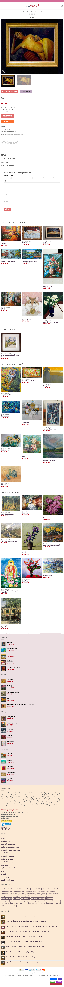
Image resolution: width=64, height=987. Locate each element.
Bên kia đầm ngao (48, 575)
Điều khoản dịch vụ (7, 841)
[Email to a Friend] (8, 142)
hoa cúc (33, 888)
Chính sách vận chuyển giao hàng (11, 853)
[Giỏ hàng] (62, 6)
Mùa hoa (44, 893)
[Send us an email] (8, 828)
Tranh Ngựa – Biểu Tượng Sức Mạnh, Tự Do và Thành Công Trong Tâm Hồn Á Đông (32, 926)
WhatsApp (52, 981)
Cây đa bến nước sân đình (23, 888)
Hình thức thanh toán (8, 844)
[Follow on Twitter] (5, 828)
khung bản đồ (46, 888)
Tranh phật (58, 901)
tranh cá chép (16, 898)
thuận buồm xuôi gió (7, 898)
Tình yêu (4, 905)
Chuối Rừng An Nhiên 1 (29, 381)
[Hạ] (53, 505)
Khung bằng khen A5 (31, 891)
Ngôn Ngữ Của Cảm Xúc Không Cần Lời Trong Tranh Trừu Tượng (26, 921)
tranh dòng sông (26, 898)
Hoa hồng (38, 888)
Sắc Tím (24, 553)
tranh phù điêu (50, 901)
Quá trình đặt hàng (7, 859)
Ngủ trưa (3, 243)
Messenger (59, 981)
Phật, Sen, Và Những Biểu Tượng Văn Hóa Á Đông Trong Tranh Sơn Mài (28, 931)
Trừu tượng (25, 422)
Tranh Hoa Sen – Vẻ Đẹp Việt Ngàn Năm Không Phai (22, 916)
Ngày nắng (4, 627)
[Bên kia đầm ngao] (53, 565)
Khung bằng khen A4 (19, 891)
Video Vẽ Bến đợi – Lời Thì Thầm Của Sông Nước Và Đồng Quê (25, 946)
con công (4, 888)
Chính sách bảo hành (7, 856)
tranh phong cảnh (25, 901)
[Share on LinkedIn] (14, 142)
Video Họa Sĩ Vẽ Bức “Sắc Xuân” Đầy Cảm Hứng (20, 957)
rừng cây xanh (47, 896)
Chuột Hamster (26, 319)
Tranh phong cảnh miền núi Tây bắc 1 (10, 355)
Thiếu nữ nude (5, 450)
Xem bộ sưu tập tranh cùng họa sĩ (9, 131)
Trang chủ (25, 11)
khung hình (5, 893)
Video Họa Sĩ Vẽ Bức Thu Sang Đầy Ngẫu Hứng (20, 952)
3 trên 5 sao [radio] (24, 178)
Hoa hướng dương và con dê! (51, 545)
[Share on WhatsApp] (19, 142)
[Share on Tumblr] (16, 142)
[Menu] (2, 5)
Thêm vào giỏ (8, 116)
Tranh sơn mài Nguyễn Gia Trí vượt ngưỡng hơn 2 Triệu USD (24, 941)
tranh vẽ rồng (50, 903)
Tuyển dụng (5, 877)
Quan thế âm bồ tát (38, 896)
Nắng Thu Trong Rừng (7, 514)
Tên (5, 194)
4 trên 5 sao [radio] (36, 178)
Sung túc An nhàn (6, 395)
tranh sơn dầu (14, 903)
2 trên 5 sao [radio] (15, 178)
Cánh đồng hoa (11, 888)
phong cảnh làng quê (7, 896)
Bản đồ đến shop (34, 973)
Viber (60, 979)
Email (6, 201)
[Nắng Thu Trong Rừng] (11, 503)
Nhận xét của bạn (9, 181)
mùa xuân (55, 893)
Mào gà (38, 893)
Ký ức (23, 456)
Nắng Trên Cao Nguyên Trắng (10, 541)
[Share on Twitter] (5, 142)
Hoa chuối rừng (47, 286)
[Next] (59, 46)
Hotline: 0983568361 (56, 984)
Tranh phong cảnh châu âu (38, 901)
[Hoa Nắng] (32, 502)
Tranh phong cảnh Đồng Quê (30, 261)
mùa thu (50, 893)
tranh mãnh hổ (48, 898)
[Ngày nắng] (11, 611)
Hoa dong (25, 581)
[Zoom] (3, 71)
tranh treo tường (23, 903)
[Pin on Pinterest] (11, 142)
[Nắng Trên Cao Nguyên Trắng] (11, 530)
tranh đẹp (57, 903)
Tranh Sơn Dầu (19, 134)
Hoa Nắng (25, 513)
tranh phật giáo (5, 903)
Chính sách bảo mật (7, 862)
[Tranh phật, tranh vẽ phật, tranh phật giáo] (11, 573)
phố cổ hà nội (28, 896)
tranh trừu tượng (33, 903)
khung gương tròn (50, 891)
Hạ (44, 517)
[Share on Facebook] (2, 142)
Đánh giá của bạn (9, 175)
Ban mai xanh (5, 416)
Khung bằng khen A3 (7, 891)
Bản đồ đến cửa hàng (7, 880)
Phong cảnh (46, 386)
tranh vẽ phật (42, 903)
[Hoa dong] (32, 568)
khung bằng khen (55, 888)
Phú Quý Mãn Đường (19, 896)
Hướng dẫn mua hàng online (10, 847)
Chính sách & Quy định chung (10, 850)
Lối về (3, 309)
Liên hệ (3, 874)
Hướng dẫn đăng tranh (8, 868)
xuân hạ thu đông (11, 905)
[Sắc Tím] (32, 536)
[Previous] (4, 46)
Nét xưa (3, 485)
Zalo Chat (53, 979)
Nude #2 (24, 243)
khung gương (41, 891)
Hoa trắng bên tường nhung (51, 322)
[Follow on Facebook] (2, 828)
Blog (2, 871)
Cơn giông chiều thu (49, 460)
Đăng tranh (4, 865)
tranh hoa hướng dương (37, 898)
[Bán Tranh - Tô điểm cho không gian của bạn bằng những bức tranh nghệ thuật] (32, 5)
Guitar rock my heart (49, 429)
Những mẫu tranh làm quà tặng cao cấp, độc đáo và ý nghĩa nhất (26, 936)
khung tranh (22, 893)
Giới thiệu (4, 838)
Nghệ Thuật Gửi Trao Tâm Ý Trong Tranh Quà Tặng (22, 962)
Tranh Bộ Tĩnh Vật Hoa (8, 262)
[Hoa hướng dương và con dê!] (53, 532)
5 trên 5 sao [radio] (48, 178)
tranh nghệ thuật (6, 901)
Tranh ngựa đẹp (16, 901)
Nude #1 (45, 243)
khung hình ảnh (13, 893)
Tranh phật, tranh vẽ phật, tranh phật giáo (10, 591)
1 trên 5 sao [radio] (6, 178)
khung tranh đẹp (31, 893)
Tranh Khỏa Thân (36, 11)
